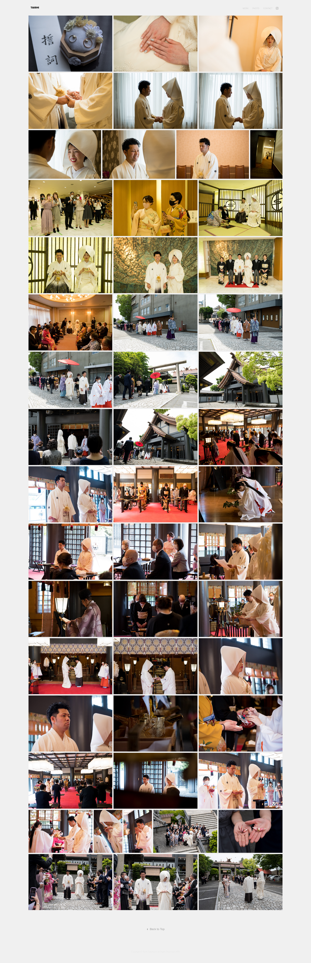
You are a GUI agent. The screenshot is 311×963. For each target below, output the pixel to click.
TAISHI (35, 7)
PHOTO (255, 8)
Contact (267, 8)
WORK (245, 8)
